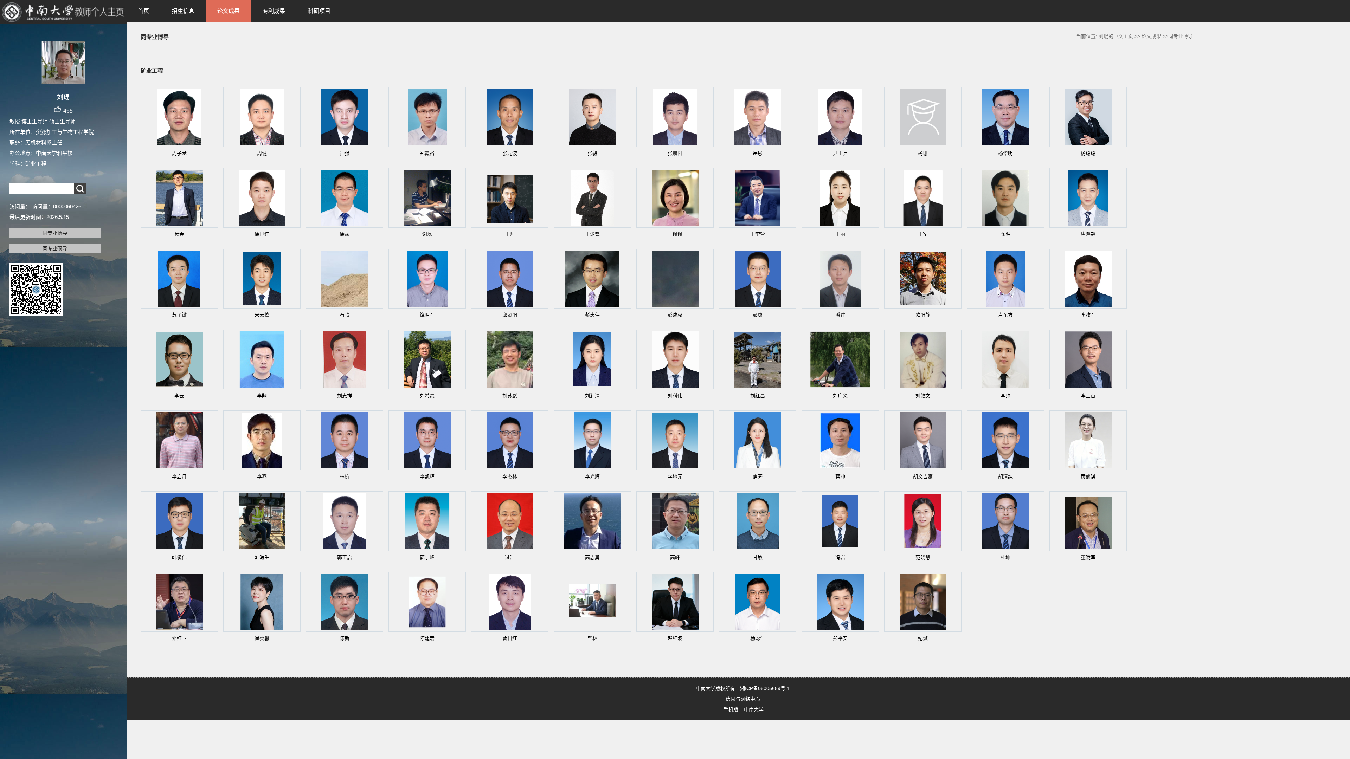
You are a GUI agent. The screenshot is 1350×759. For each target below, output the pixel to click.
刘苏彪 (509, 395)
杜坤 (1005, 557)
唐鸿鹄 (1088, 234)
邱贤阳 (509, 315)
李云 (179, 395)
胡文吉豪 (923, 476)
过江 (510, 557)
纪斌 (923, 638)
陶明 (1005, 234)
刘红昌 (757, 395)
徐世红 (262, 234)
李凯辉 (427, 476)
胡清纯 (1005, 476)
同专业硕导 (55, 248)
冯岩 (840, 557)
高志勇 (592, 557)
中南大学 (754, 709)
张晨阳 (675, 153)
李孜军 (1088, 315)
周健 (262, 153)
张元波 (509, 153)
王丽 (840, 234)
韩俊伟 (179, 557)
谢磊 (427, 234)
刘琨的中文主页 (1116, 36)
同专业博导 (55, 233)
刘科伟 (675, 395)
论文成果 (228, 11)
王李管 (757, 234)
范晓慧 (922, 557)
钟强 (344, 153)
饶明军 (427, 315)
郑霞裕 (427, 153)
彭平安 (840, 638)
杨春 (179, 234)
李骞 (262, 476)
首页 (143, 11)
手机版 (731, 709)
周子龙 (179, 153)
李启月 (179, 476)
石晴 (344, 315)
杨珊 (923, 153)
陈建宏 (427, 638)
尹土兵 (840, 153)
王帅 (510, 234)
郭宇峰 (427, 557)
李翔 (262, 395)
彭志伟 (592, 315)
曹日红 (509, 638)
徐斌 (344, 234)
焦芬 (758, 476)
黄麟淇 (1088, 476)
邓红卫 (179, 638)
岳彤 (758, 153)
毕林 (592, 638)
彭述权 (675, 315)
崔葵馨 (262, 638)
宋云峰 (262, 315)
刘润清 (592, 395)
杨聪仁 (757, 638)
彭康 (758, 315)
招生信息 (183, 11)
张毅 (592, 153)
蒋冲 (840, 476)
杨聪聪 (1088, 153)
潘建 (840, 315)
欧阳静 (922, 315)
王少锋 (592, 234)
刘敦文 (922, 395)
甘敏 (758, 557)
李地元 (675, 476)
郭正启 (344, 557)
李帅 (1005, 395)
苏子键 (179, 315)
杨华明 (1005, 153)
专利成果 (274, 11)
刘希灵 (427, 395)
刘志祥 (344, 395)
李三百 (1088, 395)
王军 (923, 234)
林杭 (344, 476)
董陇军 (1088, 557)
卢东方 (1005, 315)
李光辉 (592, 476)
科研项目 (319, 11)
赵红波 (675, 638)
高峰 (675, 557)
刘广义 (840, 395)
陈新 (344, 638)
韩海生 (262, 557)
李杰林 (509, 476)
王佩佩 (675, 234)
